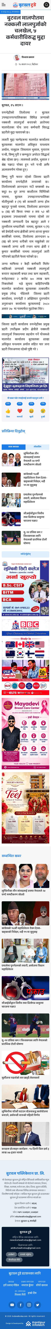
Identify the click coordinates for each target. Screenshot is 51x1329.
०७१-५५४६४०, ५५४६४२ (27, 1212)
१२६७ (34, 1208)
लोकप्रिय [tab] (37, 447)
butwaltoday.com (19, 1316)
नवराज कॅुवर (27, 1286)
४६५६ (34, 1204)
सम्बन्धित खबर (11, 856)
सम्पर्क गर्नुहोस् (25, 1254)
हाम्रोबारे (11, 1254)
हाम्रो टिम (32, 1293)
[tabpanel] (25, 505)
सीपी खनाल (42, 1286)
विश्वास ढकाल (28, 57)
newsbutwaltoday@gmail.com (25, 1240)
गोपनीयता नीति (14, 1260)
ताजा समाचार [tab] (13, 447)
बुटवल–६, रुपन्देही (28, 1221)
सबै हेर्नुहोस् (26, 554)
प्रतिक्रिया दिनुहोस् (13, 432)
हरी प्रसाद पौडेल (11, 1286)
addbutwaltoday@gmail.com (25, 1248)
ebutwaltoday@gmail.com (28, 1217)
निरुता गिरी (20, 1295)
